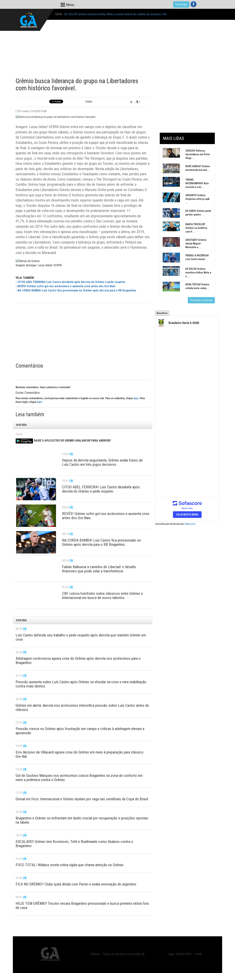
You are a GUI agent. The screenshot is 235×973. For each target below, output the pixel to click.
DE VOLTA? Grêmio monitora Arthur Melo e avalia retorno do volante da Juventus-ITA (115, 14)
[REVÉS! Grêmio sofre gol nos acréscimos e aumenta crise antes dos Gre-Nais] (36, 515)
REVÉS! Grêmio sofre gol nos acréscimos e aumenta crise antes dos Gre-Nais (66, 286)
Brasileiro (162, 313)
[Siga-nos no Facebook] (193, 4)
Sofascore (190, 524)
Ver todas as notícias (201, 300)
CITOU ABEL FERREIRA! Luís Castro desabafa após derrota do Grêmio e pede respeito (71, 282)
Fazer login (181, 4)
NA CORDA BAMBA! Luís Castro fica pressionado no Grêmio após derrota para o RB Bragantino (76, 290)
